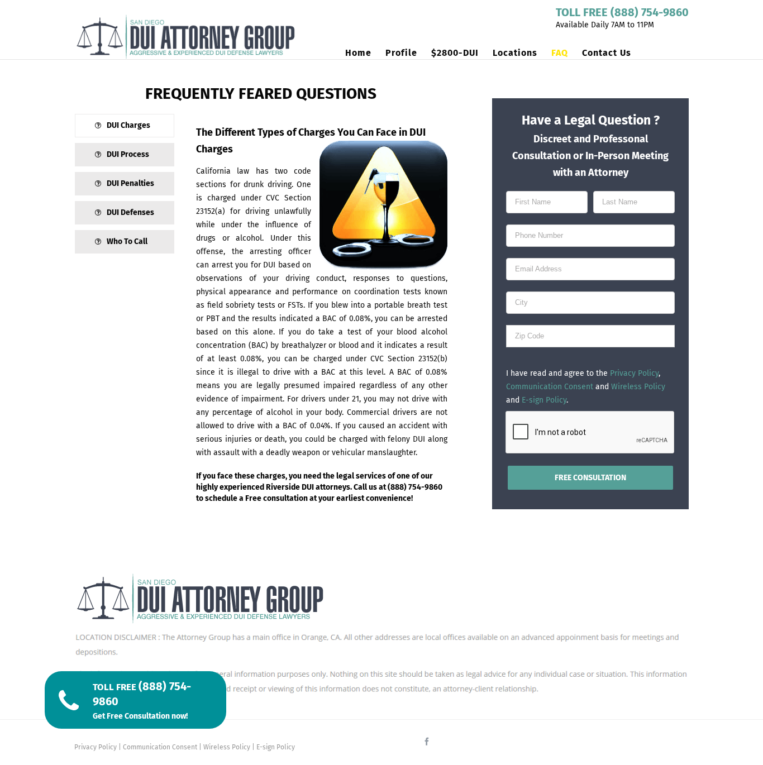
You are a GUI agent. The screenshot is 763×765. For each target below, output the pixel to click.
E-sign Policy (544, 400)
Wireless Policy (638, 386)
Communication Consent (549, 386)
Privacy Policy (634, 373)
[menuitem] (365, 53)
